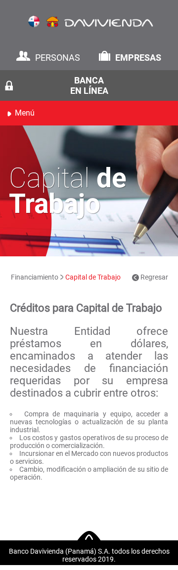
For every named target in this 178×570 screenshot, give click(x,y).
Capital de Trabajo (93, 277)
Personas (57, 57)
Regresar (153, 277)
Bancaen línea (89, 85)
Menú (25, 113)
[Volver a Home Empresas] (89, 25)
